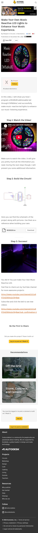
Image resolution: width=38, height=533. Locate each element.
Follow (14, 84)
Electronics (21, 34)
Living (4, 472)
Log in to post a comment (19, 427)
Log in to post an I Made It (19, 341)
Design (4, 464)
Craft (3, 467)
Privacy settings (22, 523)
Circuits (12, 34)
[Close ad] (35, 8)
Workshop (5, 461)
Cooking (5, 470)
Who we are (6, 499)
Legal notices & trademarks (13, 529)
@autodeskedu (10, 512)
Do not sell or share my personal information (18, 526)
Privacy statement (10, 523)
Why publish (6, 487)
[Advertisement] (19, 10)
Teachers (5, 478)
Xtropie (5, 34)
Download (30, 230)
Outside (4, 475)
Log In (19, 418)
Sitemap (5, 496)
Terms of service (24, 520)
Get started (6, 490)
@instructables (10, 508)
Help (3, 493)
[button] (2, 2)
